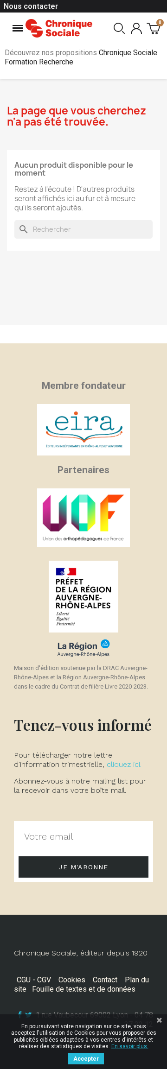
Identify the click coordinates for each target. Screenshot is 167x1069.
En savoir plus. (129, 1046)
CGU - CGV (34, 979)
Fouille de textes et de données (83, 989)
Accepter (86, 1059)
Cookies (71, 979)
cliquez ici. (124, 764)
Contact (105, 979)
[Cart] (153, 28)
